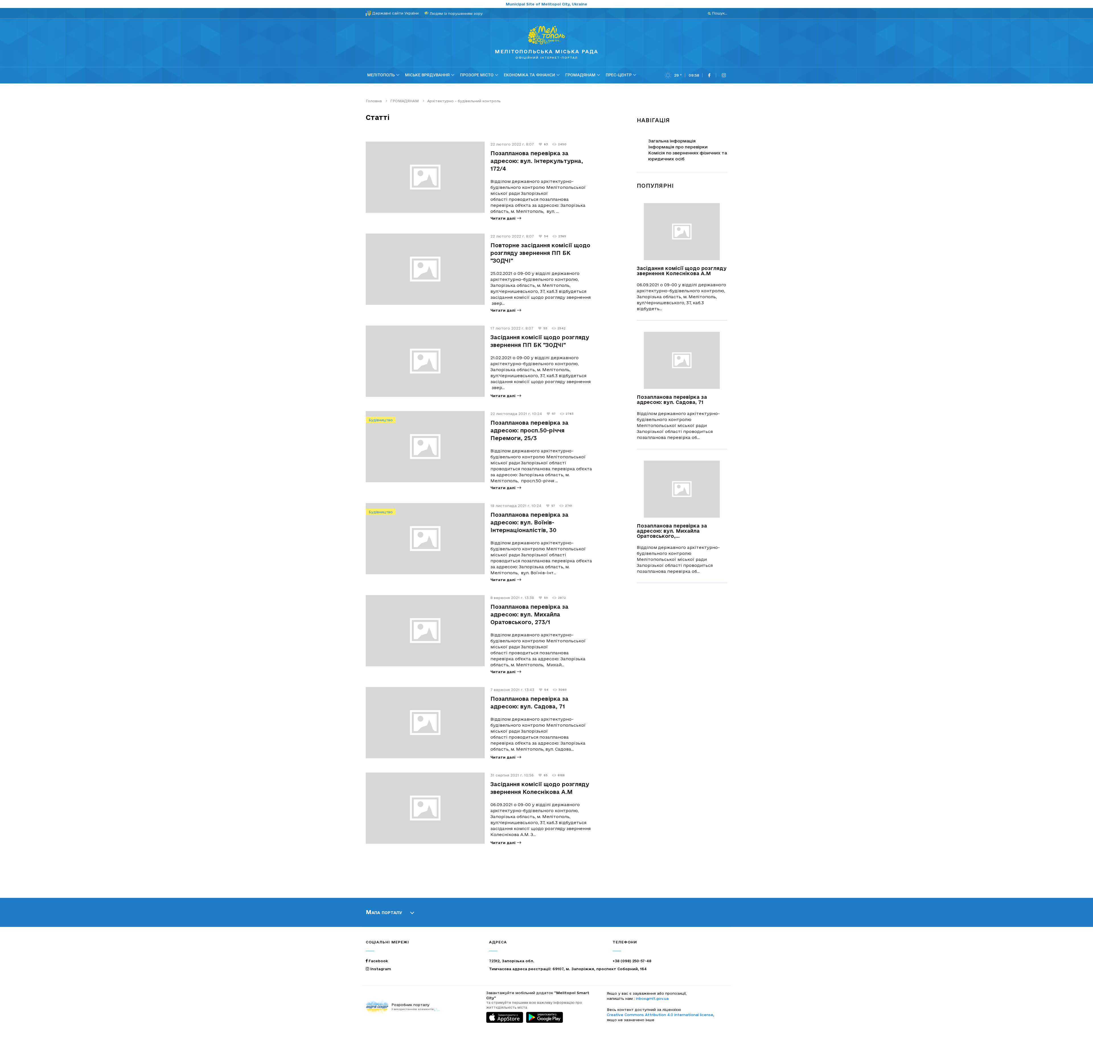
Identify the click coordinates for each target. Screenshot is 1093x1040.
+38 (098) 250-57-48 (632, 961)
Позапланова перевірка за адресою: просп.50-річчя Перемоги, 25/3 (529, 430)
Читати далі (502, 218)
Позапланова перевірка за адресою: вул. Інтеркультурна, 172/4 (536, 161)
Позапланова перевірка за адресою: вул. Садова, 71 (672, 399)
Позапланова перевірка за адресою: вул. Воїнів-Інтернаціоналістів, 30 (529, 522)
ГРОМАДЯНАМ (580, 75)
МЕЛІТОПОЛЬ (381, 75)
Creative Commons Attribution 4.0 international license (660, 1015)
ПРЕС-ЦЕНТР (619, 75)
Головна (374, 101)
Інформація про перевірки (678, 146)
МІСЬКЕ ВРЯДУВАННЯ (427, 75)
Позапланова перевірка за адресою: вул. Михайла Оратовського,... (672, 531)
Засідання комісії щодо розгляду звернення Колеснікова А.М (682, 270)
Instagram (380, 969)
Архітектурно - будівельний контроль (464, 101)
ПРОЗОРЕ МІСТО (477, 75)
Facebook (377, 961)
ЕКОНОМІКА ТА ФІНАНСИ (529, 75)
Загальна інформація (672, 140)
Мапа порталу (384, 912)
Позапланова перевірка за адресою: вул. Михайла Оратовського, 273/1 (529, 614)
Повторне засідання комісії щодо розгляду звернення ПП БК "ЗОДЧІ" (540, 253)
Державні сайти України (395, 13)
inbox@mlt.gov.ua (652, 998)
